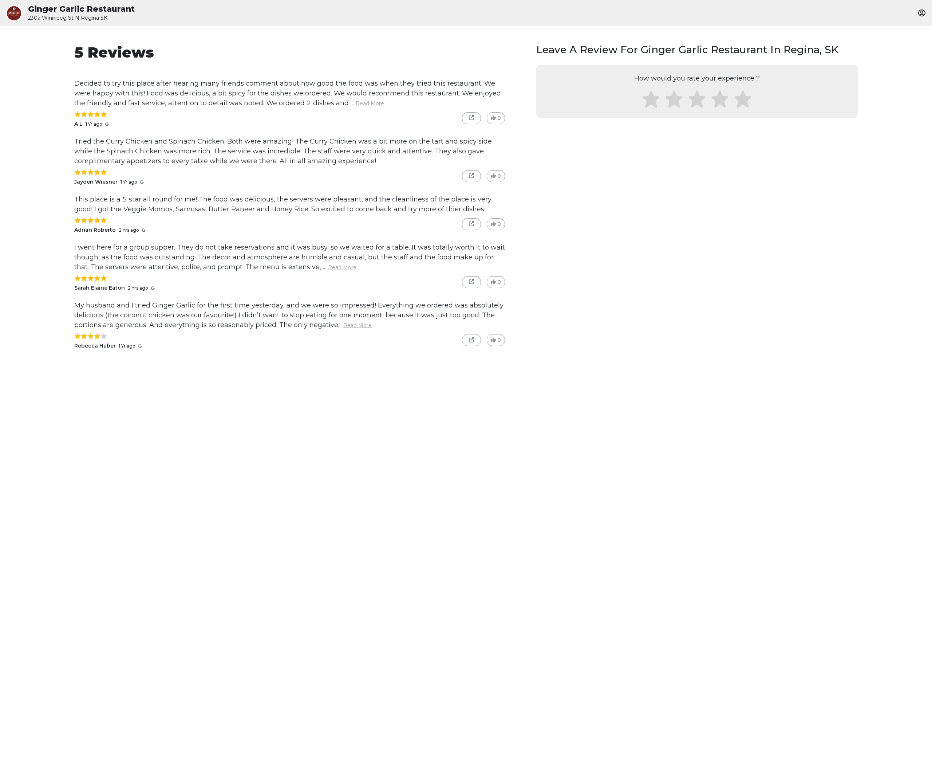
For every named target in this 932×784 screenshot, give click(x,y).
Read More (370, 103)
